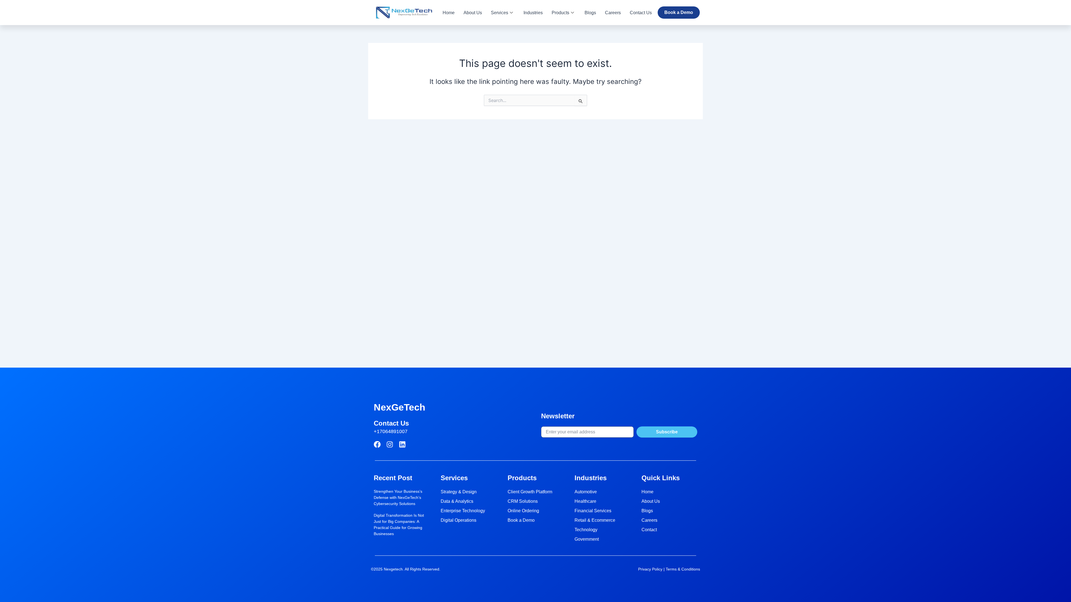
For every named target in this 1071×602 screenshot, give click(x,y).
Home (449, 12)
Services (499, 12)
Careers (613, 12)
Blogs (590, 12)
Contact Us (641, 12)
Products (560, 12)
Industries (533, 12)
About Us (473, 12)
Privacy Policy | (652, 569)
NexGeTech (399, 407)
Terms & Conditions (683, 569)
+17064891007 (390, 431)
